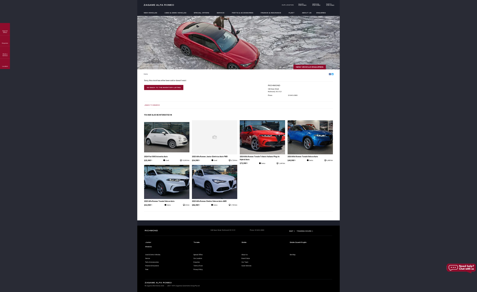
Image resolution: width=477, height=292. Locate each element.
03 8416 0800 (302, 4)
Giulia (243, 242)
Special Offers (201, 13)
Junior (148, 242)
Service (220, 13)
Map (291, 231)
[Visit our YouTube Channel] (238, 223)
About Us (306, 13)
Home (146, 74)
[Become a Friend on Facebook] (243, 223)
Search (332, 12)
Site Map (292, 255)
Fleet (292, 13)
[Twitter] (333, 74)
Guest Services (246, 266)
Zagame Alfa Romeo (159, 5)
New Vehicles (150, 13)
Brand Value (245, 258)
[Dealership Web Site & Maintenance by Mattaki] (327, 284)
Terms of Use (198, 266)
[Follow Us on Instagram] (233, 223)
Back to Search (152, 105)
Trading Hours (304, 231)
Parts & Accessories (242, 13)
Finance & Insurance (271, 13)
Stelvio (148, 246)
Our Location (288, 5)
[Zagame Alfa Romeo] (238, 4)
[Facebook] (330, 74)
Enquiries (321, 13)
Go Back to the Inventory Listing (164, 87)
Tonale (196, 242)
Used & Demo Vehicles (175, 13)
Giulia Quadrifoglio (298, 242)
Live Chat (461, 268)
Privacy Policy (198, 269)
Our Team (244, 262)
